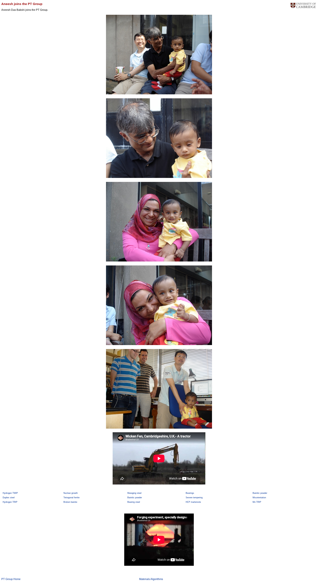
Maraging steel (134, 493)
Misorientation (259, 497)
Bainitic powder (260, 493)
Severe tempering (194, 497)
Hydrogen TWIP (10, 493)
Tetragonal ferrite (71, 497)
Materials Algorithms (151, 579)
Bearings (190, 493)
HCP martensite (193, 502)
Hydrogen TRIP (10, 502)
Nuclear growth (70, 493)
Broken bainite (70, 502)
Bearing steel (133, 502)
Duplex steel (9, 497)
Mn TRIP (257, 502)
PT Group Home (11, 579)
